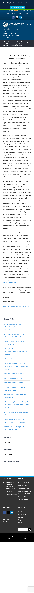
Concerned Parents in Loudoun (14, 383)
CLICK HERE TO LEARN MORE (17, 7)
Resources (21, 517)
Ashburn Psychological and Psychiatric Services (16, 306)
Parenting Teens (10, 359)
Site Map (20, 522)
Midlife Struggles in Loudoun (13, 378)
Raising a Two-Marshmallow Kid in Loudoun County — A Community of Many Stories (17, 366)
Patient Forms (22, 514)
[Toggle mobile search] (27, 24)
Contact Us (21, 511)
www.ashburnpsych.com (9, 282)
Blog (19, 520)
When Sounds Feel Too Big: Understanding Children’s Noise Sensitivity (14, 326)
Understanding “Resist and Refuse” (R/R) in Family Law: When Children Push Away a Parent (17, 404)
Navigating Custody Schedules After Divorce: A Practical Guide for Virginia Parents (16, 351)
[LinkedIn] (11, 512)
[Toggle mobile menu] (30, 24)
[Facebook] (4, 512)
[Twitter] (8, 512)
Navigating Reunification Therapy (14, 373)
